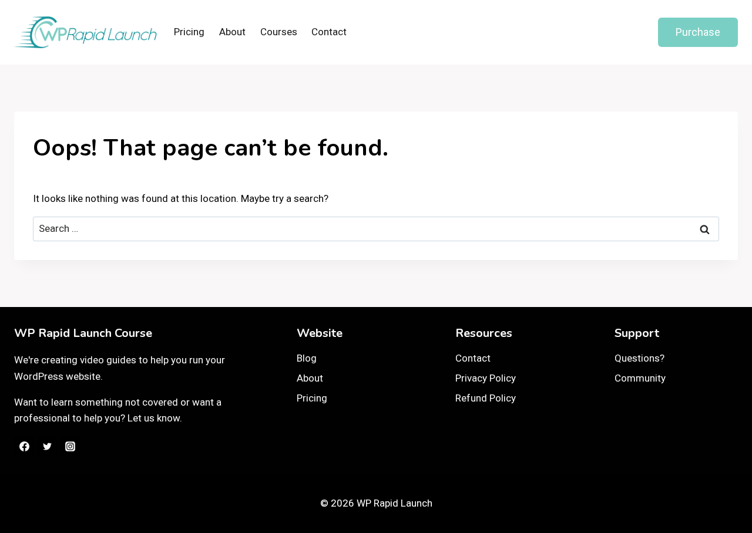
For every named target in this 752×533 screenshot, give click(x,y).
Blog (307, 358)
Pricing (189, 32)
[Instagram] (70, 446)
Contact (329, 32)
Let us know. (154, 418)
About (232, 32)
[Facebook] (24, 446)
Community (640, 378)
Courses (278, 32)
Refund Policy (485, 398)
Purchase (698, 32)
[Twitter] (47, 446)
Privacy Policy (485, 378)
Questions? (639, 358)
